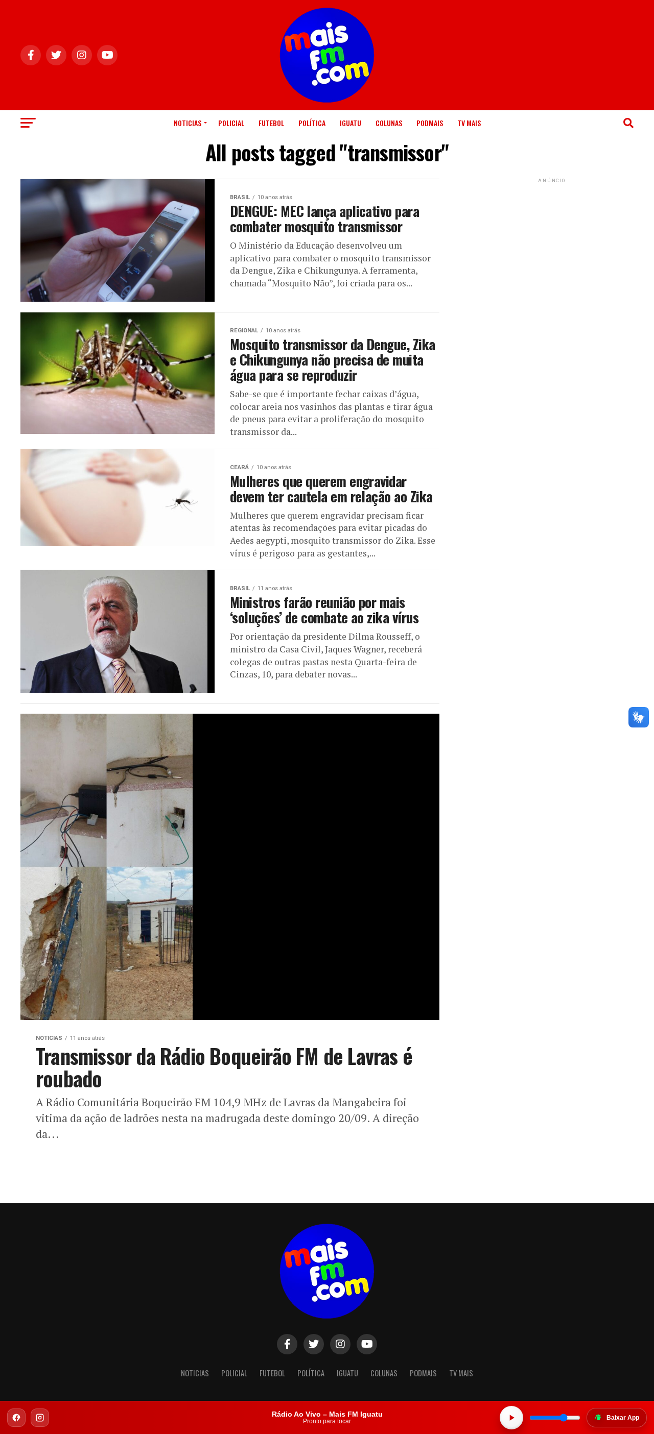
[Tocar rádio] (511, 1417)
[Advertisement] (551, 249)
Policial (231, 122)
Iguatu (350, 122)
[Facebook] (16, 1417)
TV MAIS (469, 122)
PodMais (429, 122)
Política (311, 122)
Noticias (187, 122)
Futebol (271, 122)
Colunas (389, 122)
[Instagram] (40, 1417)
